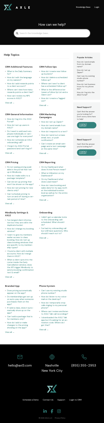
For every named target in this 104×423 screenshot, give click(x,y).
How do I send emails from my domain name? (53, 126)
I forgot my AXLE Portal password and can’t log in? (19, 147)
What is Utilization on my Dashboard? (52, 174)
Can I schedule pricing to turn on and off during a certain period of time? (20, 196)
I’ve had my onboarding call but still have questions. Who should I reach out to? (54, 231)
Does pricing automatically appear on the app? (19, 291)
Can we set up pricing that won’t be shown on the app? (20, 183)
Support (61, 399)
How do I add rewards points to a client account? (20, 84)
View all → (9, 103)
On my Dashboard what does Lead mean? (52, 180)
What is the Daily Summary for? (19, 72)
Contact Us (48, 399)
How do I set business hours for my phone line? (86, 86)
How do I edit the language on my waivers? (19, 78)
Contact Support (83, 152)
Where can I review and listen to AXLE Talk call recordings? (54, 312)
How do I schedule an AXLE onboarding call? (19, 141)
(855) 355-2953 (84, 365)
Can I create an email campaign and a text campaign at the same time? (53, 146)
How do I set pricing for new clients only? (20, 189)
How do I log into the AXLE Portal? (19, 120)
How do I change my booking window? (20, 230)
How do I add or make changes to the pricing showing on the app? (17, 325)
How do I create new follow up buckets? (53, 72)
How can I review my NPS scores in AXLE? (18, 97)
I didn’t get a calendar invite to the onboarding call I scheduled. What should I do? (54, 221)
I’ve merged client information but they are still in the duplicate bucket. (19, 222)
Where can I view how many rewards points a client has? (20, 91)
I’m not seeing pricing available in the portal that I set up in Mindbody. (19, 169)
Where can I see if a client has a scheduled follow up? (53, 84)
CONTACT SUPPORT (83, 125)
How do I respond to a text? (54, 131)
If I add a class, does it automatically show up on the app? (20, 310)
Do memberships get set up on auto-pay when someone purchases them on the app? (20, 300)
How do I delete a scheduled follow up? (54, 78)
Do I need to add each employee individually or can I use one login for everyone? (20, 134)
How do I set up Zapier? (52, 122)
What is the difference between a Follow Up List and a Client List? (54, 92)
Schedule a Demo (31, 399)
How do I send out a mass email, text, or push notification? (53, 137)
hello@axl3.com (20, 365)
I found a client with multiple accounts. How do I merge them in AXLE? (20, 253)
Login (96, 7)
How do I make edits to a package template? (18, 177)
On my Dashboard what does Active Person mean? (53, 168)
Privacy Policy (60, 418)
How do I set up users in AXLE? (18, 126)
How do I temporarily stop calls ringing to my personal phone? (53, 305)
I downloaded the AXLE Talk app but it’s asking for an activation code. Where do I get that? (54, 321)
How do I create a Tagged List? (53, 99)
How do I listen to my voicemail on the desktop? (54, 297)
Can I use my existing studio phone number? (54, 291)
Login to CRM (75, 399)
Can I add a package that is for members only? (19, 317)
